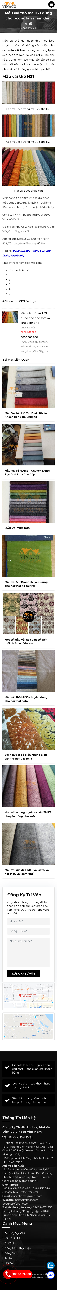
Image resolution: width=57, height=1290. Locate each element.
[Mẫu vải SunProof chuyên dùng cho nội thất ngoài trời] (28, 556)
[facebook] (51, 1275)
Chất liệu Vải (28, 27)
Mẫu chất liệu (13, 1238)
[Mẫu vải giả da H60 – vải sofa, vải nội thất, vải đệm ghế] (28, 844)
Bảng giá (10, 1253)
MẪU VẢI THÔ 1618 (17, 528)
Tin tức (9, 1258)
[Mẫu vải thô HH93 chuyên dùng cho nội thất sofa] (28, 671)
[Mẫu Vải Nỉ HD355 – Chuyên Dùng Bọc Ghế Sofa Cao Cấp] (28, 444)
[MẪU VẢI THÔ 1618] (28, 502)
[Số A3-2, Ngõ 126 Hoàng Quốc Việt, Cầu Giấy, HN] (28, 996)
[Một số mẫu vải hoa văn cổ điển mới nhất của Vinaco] (28, 613)
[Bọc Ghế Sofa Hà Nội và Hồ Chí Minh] (9, 4)
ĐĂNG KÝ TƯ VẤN (23, 973)
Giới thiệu (10, 1243)
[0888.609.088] (51, 1265)
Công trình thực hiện (18, 1248)
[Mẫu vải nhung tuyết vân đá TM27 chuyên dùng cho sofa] (28, 786)
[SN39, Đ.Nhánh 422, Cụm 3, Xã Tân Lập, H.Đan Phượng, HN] (28, 1026)
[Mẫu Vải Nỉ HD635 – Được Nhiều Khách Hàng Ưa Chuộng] (28, 387)
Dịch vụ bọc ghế (15, 1233)
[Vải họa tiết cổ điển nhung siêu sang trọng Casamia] (28, 729)
